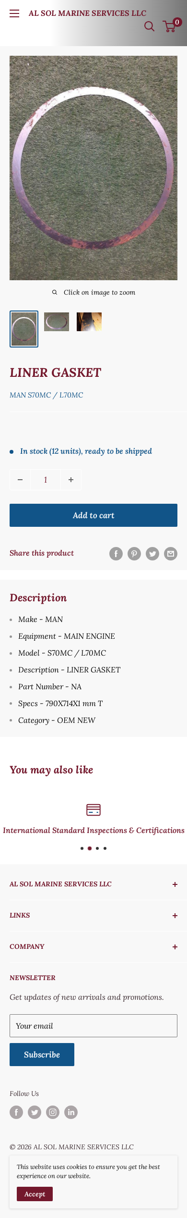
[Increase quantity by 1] (71, 480)
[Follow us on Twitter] (34, 1112)
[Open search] (149, 26)
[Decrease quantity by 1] (20, 480)
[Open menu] (14, 13)
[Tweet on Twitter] (152, 553)
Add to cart (94, 515)
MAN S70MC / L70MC (46, 394)
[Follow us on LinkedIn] (71, 1112)
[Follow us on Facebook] (16, 1112)
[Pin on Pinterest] (134, 553)
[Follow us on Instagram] (52, 1112)
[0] (169, 26)
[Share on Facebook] (116, 553)
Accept (34, 1194)
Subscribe (42, 1054)
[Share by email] (170, 553)
